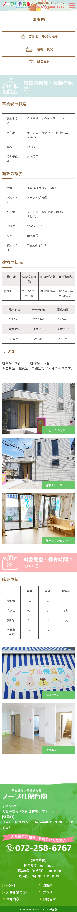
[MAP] (59, 811)
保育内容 (12, 898)
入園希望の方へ (17, 892)
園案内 (48, 885)
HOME (10, 885)
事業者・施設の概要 (43, 36)
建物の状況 (45, 48)
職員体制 (43, 61)
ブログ (48, 892)
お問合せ (49, 898)
